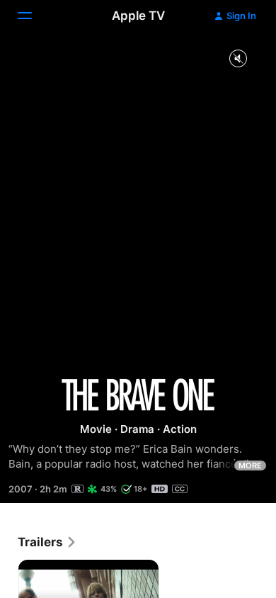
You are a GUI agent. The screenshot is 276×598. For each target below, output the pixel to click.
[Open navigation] (33, 15)
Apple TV (138, 16)
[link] (47, 542)
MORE (250, 465)
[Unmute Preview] (238, 59)
